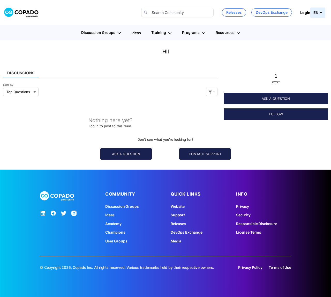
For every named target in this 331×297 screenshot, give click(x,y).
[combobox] (177, 12)
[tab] (21, 71)
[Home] (21, 12)
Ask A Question (276, 98)
